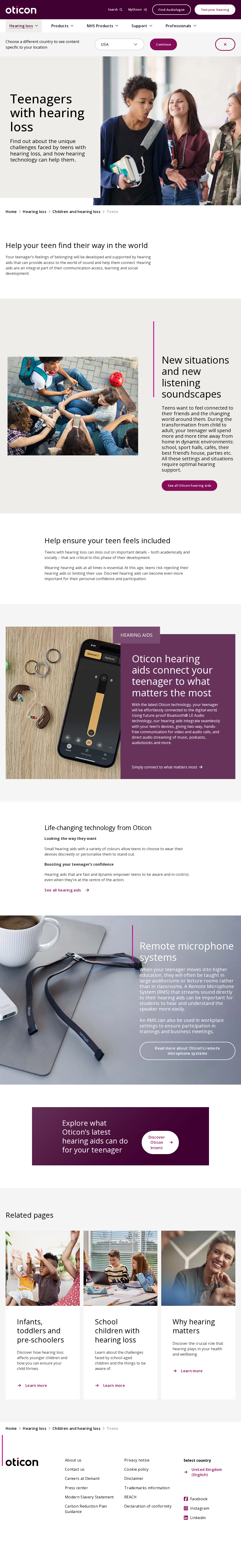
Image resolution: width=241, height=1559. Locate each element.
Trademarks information (147, 1487)
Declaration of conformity (148, 1506)
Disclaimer (133, 1478)
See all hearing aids (62, 890)
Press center (76, 1487)
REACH (130, 1497)
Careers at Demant (82, 1478)
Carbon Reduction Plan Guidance (86, 1509)
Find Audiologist (171, 10)
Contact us (74, 1469)
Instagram (199, 1508)
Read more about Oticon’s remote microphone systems (187, 1051)
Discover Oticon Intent (157, 1142)
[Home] (21, 10)
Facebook (199, 1498)
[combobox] (116, 44)
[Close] (225, 44)
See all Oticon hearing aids (189, 485)
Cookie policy (136, 1469)
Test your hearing (215, 10)
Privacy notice (136, 1460)
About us (73, 1460)
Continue (163, 44)
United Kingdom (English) (207, 1472)
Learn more (36, 1385)
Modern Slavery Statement (89, 1497)
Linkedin (198, 1517)
